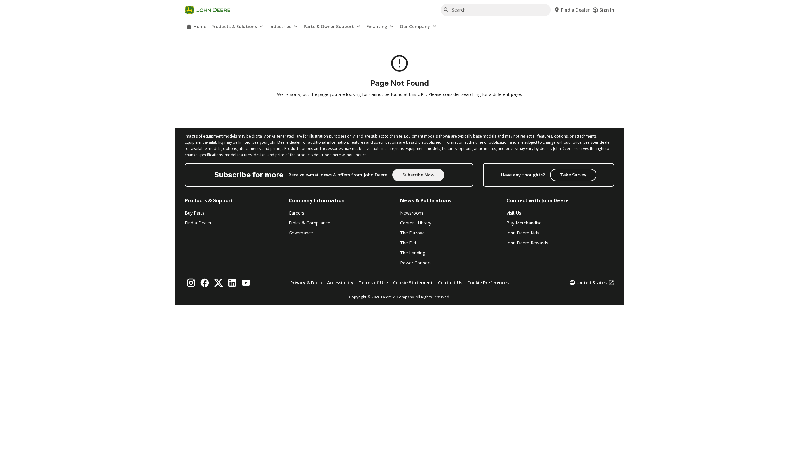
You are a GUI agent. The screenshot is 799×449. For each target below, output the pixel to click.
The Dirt (408, 243)
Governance (301, 233)
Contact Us (450, 283)
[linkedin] (232, 283)
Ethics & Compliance (309, 223)
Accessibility (340, 283)
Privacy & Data (306, 283)
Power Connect (415, 263)
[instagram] (191, 283)
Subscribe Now (418, 175)
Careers (296, 213)
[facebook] (205, 283)
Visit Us (514, 213)
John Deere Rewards (527, 243)
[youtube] (246, 283)
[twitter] (218, 283)
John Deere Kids (523, 233)
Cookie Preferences (488, 283)
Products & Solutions (234, 26)
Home (200, 26)
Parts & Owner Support (329, 26)
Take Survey (573, 175)
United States (591, 283)
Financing (376, 26)
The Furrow (412, 233)
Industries (280, 26)
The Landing (412, 253)
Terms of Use (373, 283)
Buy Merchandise (524, 223)
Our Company (415, 26)
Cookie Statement (413, 283)
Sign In (607, 10)
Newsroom (411, 213)
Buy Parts (194, 213)
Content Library (415, 223)
